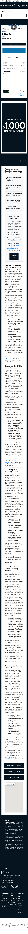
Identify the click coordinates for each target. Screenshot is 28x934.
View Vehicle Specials (14, 765)
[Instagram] (6, 886)
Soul (19, 907)
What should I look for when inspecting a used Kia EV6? (14, 194)
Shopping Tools (5, 894)
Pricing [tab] (18, 58)
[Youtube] (12, 886)
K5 (19, 896)
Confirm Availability (14, 44)
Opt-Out (25, 925)
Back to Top (23, 161)
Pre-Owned (12, 894)
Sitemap (14, 925)
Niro (19, 898)
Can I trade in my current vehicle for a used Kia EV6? (13, 201)
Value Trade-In (5, 902)
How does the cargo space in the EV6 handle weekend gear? (13, 187)
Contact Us (14, 256)
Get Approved (5, 900)
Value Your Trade (14, 771)
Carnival (20, 901)
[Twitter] (9, 886)
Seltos (19, 903)
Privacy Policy (6, 925)
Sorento (20, 905)
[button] (24, 27)
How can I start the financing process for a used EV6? (13, 208)
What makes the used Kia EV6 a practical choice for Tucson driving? (13, 179)
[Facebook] (3, 886)
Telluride (20, 912)
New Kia (21, 893)
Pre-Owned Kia (14, 898)
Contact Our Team (14, 777)
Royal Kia (2, 925)
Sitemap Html (18, 925)
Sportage (20, 910)
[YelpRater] (16, 886)
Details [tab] (10, 58)
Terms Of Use (10, 925)
